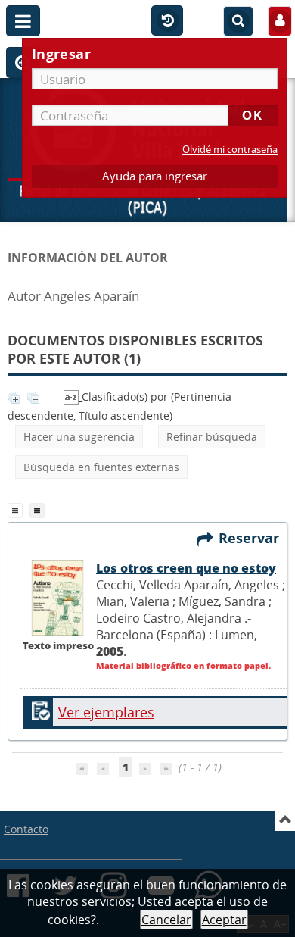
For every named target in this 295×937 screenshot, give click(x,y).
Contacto (26, 829)
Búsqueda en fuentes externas (101, 467)
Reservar (253, 538)
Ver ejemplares (106, 712)
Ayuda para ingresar (154, 176)
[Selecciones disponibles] (73, 396)
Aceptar (224, 919)
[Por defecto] (19, 509)
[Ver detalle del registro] (58, 632)
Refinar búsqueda (211, 436)
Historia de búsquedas (167, 21)
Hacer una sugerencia (79, 436)
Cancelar (166, 919)
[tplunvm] (39, 509)
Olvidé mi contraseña (230, 149)
